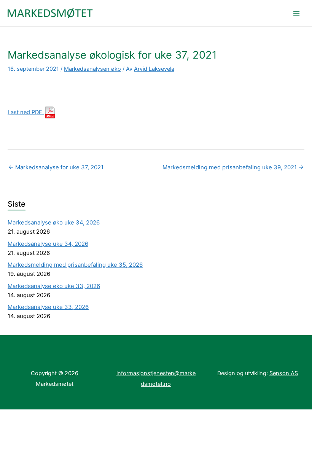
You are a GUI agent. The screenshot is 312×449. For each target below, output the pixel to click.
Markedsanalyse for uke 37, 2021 (55, 167)
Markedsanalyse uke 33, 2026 (48, 306)
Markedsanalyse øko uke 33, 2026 (54, 286)
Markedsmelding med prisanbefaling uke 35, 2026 (75, 264)
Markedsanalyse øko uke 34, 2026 (54, 222)
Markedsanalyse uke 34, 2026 (48, 243)
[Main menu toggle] (296, 13)
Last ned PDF (26, 112)
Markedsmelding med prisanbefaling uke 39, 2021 (233, 167)
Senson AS (283, 373)
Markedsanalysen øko (92, 68)
